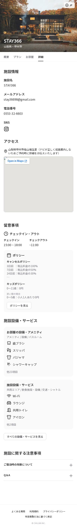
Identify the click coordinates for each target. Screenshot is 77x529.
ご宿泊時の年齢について (18, 464)
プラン (17, 57)
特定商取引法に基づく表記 (38, 516)
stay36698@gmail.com (19, 99)
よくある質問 (18, 511)
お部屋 (30, 57)
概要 (6, 57)
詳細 (40, 57)
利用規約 (34, 511)
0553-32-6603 (13, 113)
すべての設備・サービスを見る (25, 436)
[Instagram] (6, 129)
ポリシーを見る (19, 305)
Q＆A (7, 475)
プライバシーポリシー (54, 511)
